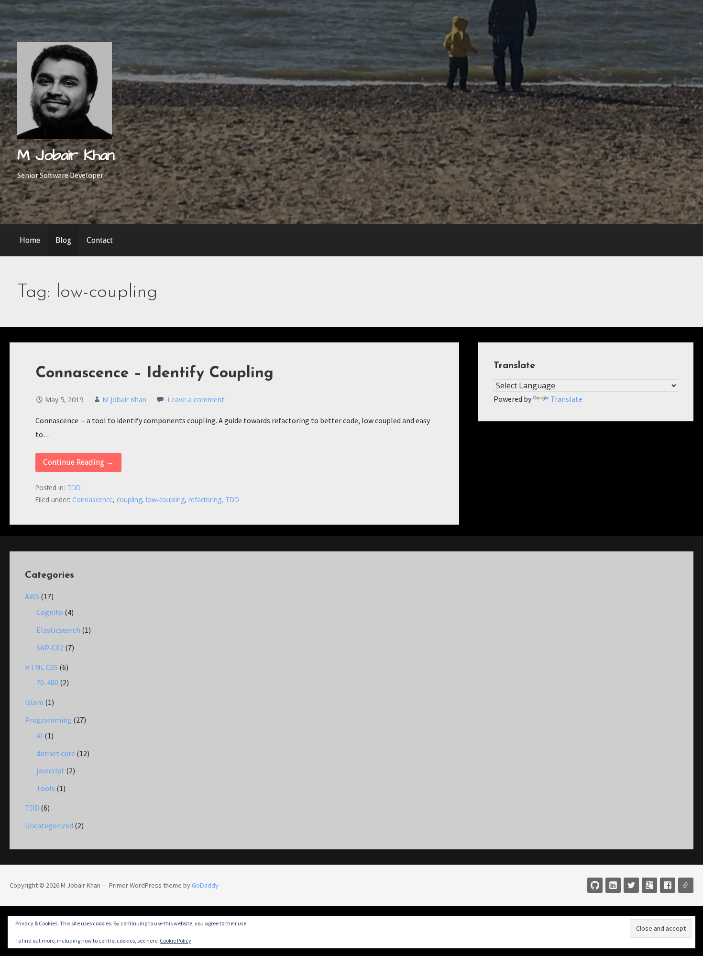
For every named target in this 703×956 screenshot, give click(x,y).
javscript (50, 770)
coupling (129, 499)
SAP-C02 (50, 647)
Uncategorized (49, 825)
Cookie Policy (175, 940)
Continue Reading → (78, 462)
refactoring (204, 499)
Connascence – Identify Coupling (154, 373)
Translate (566, 399)
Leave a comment (195, 399)
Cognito (49, 612)
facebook (667, 885)
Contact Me (685, 885)
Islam (34, 702)
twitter (631, 885)
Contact (100, 240)
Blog (63, 240)
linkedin (613, 885)
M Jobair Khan (65, 155)
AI (39, 735)
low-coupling (165, 499)
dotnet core (55, 753)
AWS (32, 596)
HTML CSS (41, 667)
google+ (649, 885)
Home (30, 240)
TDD (74, 487)
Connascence (92, 499)
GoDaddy (205, 885)
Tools (45, 788)
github (595, 885)
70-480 (47, 682)
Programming (48, 720)
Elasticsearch (58, 630)
